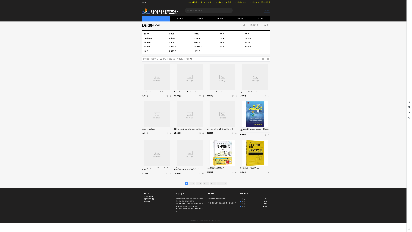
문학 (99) (197, 38)
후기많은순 (180, 59)
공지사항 (211, 193)
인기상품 (240, 19)
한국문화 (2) (172, 51)
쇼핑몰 (144, 2)
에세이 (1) (197, 42)
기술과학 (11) (148, 38)
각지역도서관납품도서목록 (259, 2)
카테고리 (148, 19)
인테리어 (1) (147, 46)
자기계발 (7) (197, 46)
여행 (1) (222, 42)
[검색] (229, 10)
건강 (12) (146, 34)
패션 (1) (146, 51)
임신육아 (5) (172, 46)
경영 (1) (171, 34)
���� (222, 183)
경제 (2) (196, 34)
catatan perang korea (148, 129)
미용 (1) (222, 38)
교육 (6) (247, 34)
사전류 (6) (248, 38)
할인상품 (260, 19)
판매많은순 (146, 59)
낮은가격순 (154, 59)
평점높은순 (172, 59)
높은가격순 (163, 59)
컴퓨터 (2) (248, 46)
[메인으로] (244, 25)
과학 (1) (222, 34)
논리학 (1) (172, 38)
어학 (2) (171, 42)
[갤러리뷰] (267, 59)
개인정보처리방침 (149, 199)
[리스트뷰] (263, 59)
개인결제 (219, 2)
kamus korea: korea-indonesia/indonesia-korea (156, 92)
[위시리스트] (167, 96)
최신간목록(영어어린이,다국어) (201, 2)
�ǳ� (225, 183)
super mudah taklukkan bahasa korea (251, 92)
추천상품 (200, 19)
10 (218, 183)
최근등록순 (189, 59)
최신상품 (220, 19)
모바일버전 (147, 201)
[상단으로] (409, 229)
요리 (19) (247, 42)
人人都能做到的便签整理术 (215, 168)
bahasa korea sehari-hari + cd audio (185, 92)
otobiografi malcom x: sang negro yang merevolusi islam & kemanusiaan (186, 168)
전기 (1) (222, 46)
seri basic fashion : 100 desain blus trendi (220, 129)
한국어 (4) (197, 51)
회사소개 (146, 194)
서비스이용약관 (148, 196)
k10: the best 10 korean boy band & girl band (188, 129)
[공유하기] (170, 96)
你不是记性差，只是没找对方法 (249, 168)
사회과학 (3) (147, 42)
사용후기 (229, 2)
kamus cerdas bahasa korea (216, 92)
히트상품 (180, 19)
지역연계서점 (240, 2)
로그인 (267, 10)
